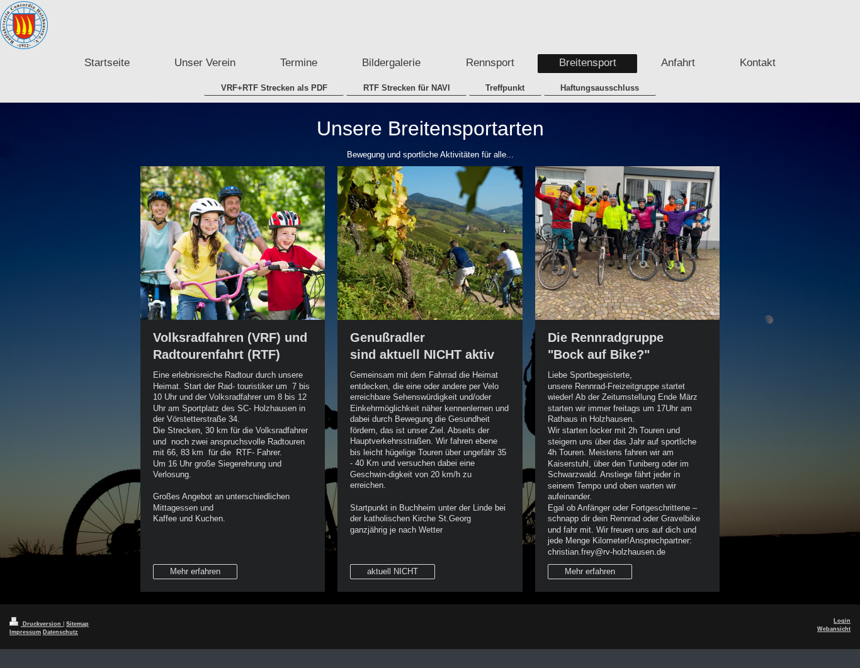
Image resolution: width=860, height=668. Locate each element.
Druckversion (42, 624)
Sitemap (77, 624)
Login (842, 621)
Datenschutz (60, 632)
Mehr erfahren (195, 571)
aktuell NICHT (392, 571)
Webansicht (834, 629)
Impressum (25, 632)
